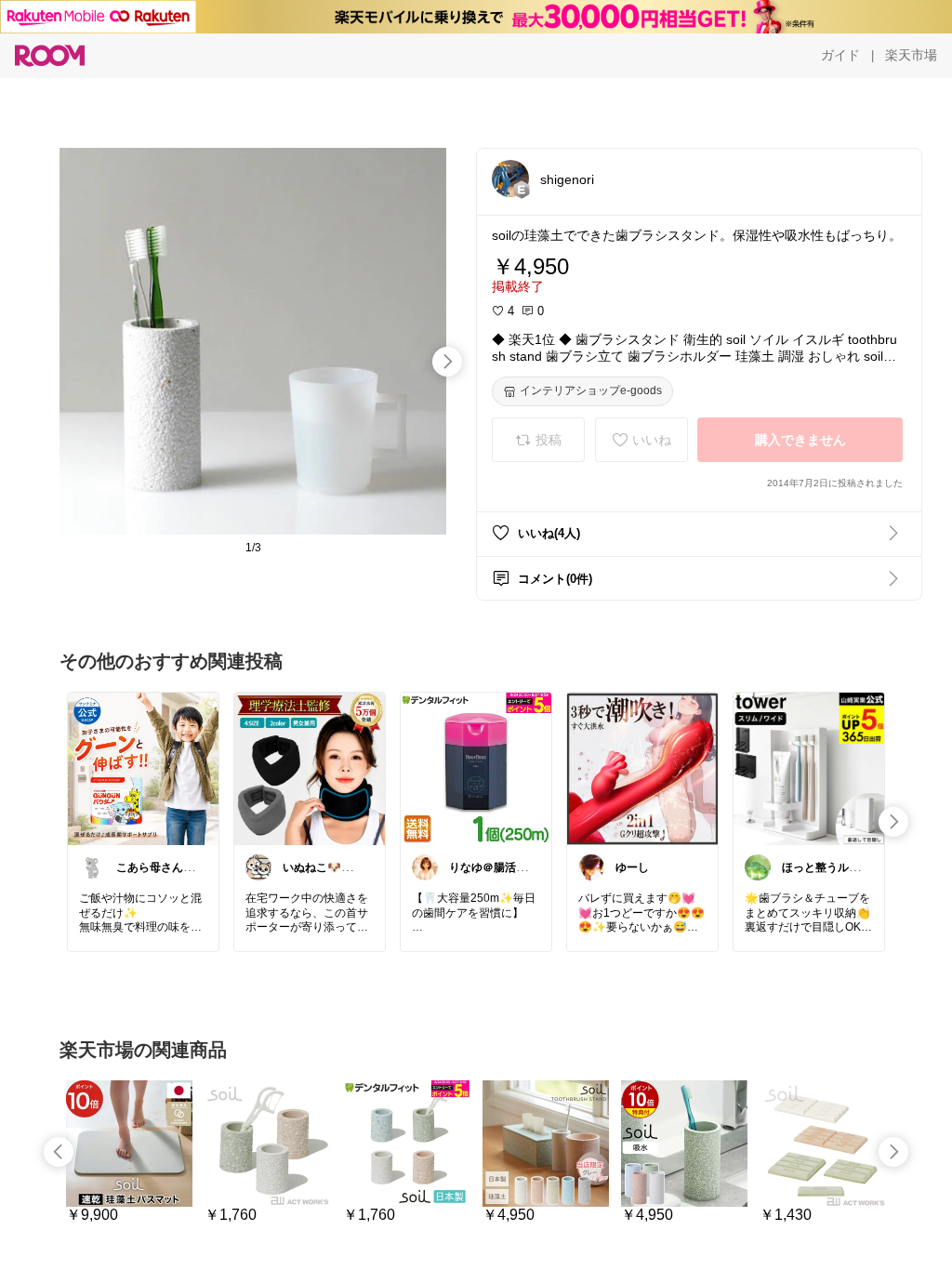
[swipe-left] (58, 1152)
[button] (510, 178)
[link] (143, 768)
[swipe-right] (447, 362)
